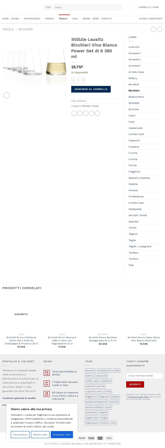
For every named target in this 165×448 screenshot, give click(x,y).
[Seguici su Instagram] (131, 18)
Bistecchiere (136, 96)
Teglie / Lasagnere (140, 246)
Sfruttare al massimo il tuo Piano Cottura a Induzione (65, 395)
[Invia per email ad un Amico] (85, 113)
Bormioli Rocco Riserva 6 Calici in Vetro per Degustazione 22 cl (62, 340)
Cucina (15, 18)
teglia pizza (91, 423)
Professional (32, 18)
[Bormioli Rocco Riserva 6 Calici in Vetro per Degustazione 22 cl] (62, 313)
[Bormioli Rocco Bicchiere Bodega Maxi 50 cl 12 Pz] (103, 313)
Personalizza (20, 434)
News (95, 18)
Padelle (133, 184)
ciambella (106, 381)
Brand (86, 18)
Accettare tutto (62, 434)
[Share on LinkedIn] (97, 113)
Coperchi (134, 140)
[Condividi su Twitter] (79, 113)
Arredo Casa (136, 71)
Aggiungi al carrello (90, 89)
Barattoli (134, 84)
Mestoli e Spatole (139, 177)
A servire (134, 46)
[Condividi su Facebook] (74, 113)
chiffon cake (92, 381)
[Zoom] (7, 95)
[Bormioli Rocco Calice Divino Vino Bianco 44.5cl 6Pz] (144, 313)
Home (5, 18)
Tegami (133, 233)
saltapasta (91, 412)
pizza (108, 407)
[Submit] (118, 7)
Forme (133, 165)
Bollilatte (134, 102)
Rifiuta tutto (40, 434)
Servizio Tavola (138, 215)
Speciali (133, 221)
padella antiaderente (96, 402)
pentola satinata (94, 407)
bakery (89, 376)
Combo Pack (136, 134)
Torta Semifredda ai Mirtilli (64, 373)
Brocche (134, 109)
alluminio (90, 370)
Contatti (106, 18)
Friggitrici (134, 171)
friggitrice (90, 397)
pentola (114, 402)
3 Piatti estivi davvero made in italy (65, 383)
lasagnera (103, 397)
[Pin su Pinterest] (91, 113)
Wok (131, 265)
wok (114, 423)
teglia (104, 418)
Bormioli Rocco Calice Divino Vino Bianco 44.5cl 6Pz (144, 339)
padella (115, 397)
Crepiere (134, 146)
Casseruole (135, 128)
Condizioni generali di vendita (19, 398)
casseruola (101, 376)
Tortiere (133, 252)
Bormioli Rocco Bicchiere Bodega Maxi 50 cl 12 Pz (103, 339)
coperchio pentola (95, 386)
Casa (75, 18)
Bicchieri (26, 29)
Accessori (135, 53)
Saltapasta (135, 209)
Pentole (133, 190)
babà (117, 370)
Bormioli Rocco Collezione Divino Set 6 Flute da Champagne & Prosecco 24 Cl (21, 340)
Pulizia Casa (136, 202)
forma (108, 391)
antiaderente (104, 370)
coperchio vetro (94, 391)
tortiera (104, 423)
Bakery (49, 18)
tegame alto (92, 418)
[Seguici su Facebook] (127, 18)
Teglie (132, 240)
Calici (132, 115)
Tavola (63, 18)
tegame (103, 412)
